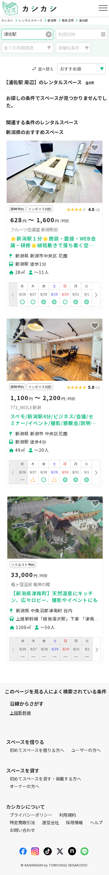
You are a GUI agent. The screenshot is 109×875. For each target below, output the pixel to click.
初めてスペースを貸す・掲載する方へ (45, 779)
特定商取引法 (22, 822)
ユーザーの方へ (86, 750)
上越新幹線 (20, 713)
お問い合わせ (22, 830)
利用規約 (67, 815)
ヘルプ (96, 822)
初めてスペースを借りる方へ (37, 750)
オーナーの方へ (24, 786)
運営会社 (50, 822)
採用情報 (74, 822)
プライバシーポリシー (31, 815)
